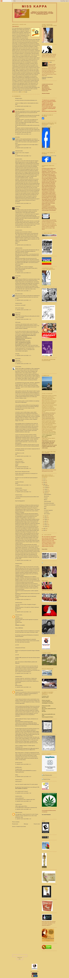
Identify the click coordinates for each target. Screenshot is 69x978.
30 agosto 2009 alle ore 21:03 (23, 809)
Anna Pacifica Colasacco (46, 155)
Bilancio (45, 499)
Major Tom (17, 293)
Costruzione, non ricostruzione (49, 504)
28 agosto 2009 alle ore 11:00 (23, 611)
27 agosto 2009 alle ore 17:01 (23, 468)
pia (15, 137)
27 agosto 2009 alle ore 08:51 (23, 272)
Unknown (17, 614)
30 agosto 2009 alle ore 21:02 (23, 801)
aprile (45, 521)
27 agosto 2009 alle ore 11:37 (23, 300)
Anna (16, 206)
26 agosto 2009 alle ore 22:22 (23, 203)
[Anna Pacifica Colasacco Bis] (46, 147)
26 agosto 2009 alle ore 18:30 (23, 134)
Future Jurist (17, 690)
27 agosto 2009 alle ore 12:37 (23, 309)
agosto (45, 492)
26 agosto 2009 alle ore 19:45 (23, 155)
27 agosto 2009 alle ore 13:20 (23, 319)
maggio (45, 519)
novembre (46, 487)
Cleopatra (46, 497)
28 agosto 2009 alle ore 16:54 (23, 776)
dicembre (46, 485)
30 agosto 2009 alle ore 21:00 (23, 793)
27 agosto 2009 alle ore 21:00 (23, 560)
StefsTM (16, 767)
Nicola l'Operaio (18, 109)
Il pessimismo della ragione (49, 503)
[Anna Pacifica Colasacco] (46, 161)
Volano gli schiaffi (47, 501)
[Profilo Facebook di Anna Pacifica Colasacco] (43, 119)
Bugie (45, 508)
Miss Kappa (34, 6)
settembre (46, 491)
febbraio (46, 524)
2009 (44, 484)
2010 (44, 482)
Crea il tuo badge (44, 148)
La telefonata (46, 512)
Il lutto (45, 506)
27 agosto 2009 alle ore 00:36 (23, 245)
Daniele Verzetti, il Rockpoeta (20, 471)
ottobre (45, 489)
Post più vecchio (37, 823)
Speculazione (46, 496)
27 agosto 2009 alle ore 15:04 (23, 363)
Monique (17, 98)
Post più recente (15, 823)
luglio (45, 516)
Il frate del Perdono (47, 494)
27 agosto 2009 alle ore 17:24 (23, 485)
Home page (26, 823)
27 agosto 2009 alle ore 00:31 (23, 227)
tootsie (16, 366)
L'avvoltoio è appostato (48, 510)
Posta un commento (15, 821)
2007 (44, 530)
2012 (44, 479)
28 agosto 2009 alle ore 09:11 (23, 599)
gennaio (46, 526)
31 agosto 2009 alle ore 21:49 (23, 818)
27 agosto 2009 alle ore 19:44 (23, 491)
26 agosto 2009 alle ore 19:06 (23, 147)
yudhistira (17, 248)
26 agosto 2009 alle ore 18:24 (23, 106)
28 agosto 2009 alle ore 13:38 (23, 673)
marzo (45, 523)
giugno (45, 517)
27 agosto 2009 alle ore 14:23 (23, 355)
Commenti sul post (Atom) (21, 826)
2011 (44, 480)
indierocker (17, 150)
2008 (44, 528)
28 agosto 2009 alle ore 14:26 (23, 687)
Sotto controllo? (47, 513)
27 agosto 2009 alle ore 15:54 (23, 456)
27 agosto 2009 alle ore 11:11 (23, 290)
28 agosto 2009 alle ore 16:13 (23, 764)
